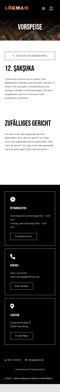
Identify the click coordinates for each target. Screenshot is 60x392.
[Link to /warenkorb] (51, 8)
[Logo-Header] (17, 5)
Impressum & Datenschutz (30, 369)
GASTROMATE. (46, 378)
